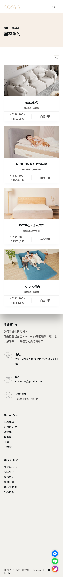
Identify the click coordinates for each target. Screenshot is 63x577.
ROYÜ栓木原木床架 (31, 225)
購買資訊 (9, 477)
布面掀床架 (27, 169)
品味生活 (9, 472)
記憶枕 (8, 447)
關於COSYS (11, 466)
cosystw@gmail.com (28, 381)
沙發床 (36, 107)
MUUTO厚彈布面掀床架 (31, 164)
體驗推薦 (9, 482)
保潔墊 (8, 437)
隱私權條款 (10, 487)
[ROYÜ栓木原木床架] (31, 203)
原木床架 (36, 230)
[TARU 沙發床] (31, 264)
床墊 (6, 442)
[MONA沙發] (31, 80)
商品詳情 (45, 116)
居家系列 (28, 107)
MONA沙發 (31, 102)
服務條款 (9, 492)
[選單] (57, 6)
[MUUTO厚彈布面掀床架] (31, 142)
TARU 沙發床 (31, 286)
